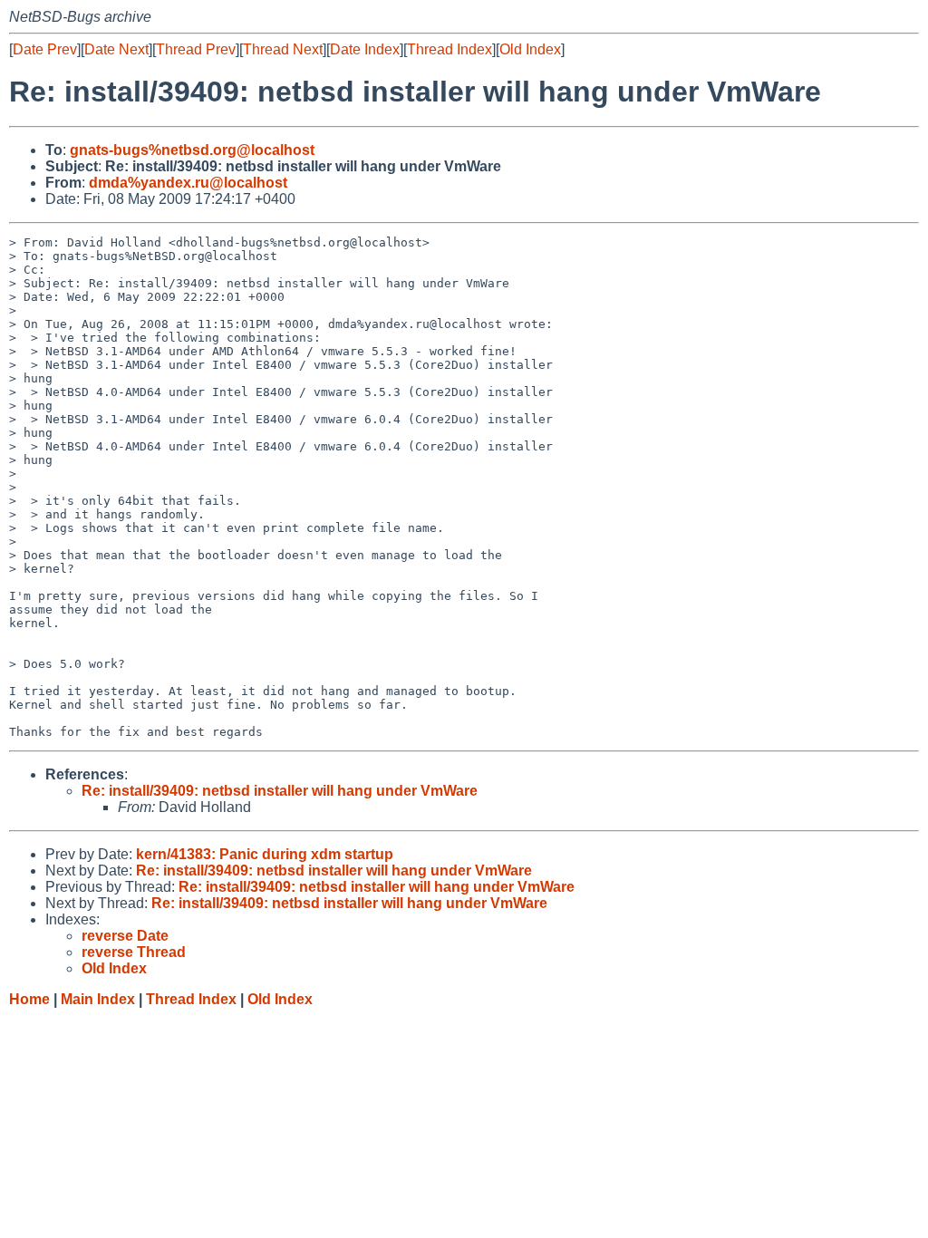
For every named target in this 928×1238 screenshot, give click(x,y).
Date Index (365, 49)
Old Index (530, 49)
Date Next (116, 49)
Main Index (98, 999)
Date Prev (45, 49)
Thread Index (449, 49)
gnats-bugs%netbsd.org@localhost (192, 150)
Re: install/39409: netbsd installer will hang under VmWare (280, 790)
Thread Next (283, 49)
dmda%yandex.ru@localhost (188, 182)
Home (29, 999)
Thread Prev (196, 49)
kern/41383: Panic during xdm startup (264, 854)
